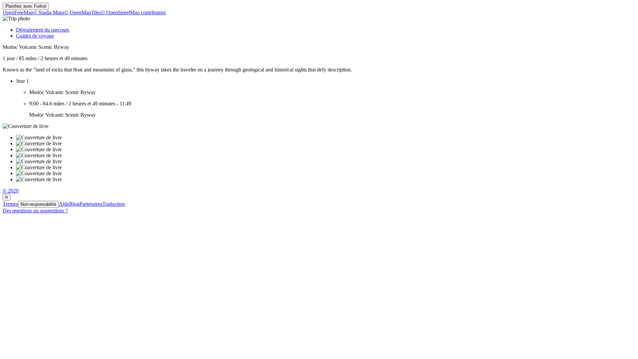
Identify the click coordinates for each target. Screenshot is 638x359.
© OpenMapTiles (82, 12)
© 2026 (11, 190)
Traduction (113, 204)
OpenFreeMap (18, 12)
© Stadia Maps (48, 12)
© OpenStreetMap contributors (133, 12)
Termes (10, 204)
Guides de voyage (35, 36)
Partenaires (90, 204)
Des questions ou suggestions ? (35, 210)
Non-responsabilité (38, 204)
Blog (74, 204)
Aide (64, 204)
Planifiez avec (25, 6)
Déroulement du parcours (42, 30)
